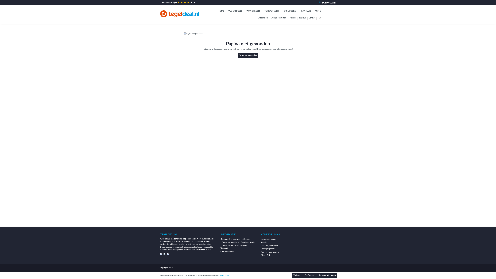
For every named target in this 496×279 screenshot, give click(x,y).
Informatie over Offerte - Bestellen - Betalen (237, 242)
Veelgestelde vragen (268, 239)
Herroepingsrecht (267, 249)
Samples (264, 242)
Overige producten (278, 18)
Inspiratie (302, 18)
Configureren (310, 275)
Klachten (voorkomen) (269, 246)
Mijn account (329, 3)
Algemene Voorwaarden (270, 252)
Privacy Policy (266, 255)
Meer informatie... (224, 275)
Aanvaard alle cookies (327, 275)
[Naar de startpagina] (179, 13)
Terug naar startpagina (248, 55)
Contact (312, 18)
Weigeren (297, 275)
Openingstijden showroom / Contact (235, 239)
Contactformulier (227, 252)
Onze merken (263, 18)
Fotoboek (292, 18)
